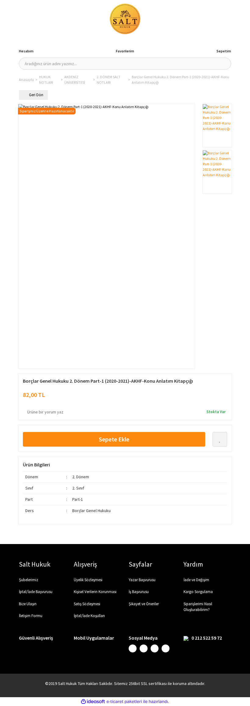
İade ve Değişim (196, 579)
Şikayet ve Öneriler (144, 603)
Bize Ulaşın (28, 603)
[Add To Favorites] (219, 439)
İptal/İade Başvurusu (35, 591)
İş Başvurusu (139, 591)
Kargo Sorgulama (198, 591)
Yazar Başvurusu (142, 579)
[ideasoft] (93, 701)
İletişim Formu (30, 615)
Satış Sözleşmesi (87, 603)
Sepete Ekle (114, 439)
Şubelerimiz (28, 579)
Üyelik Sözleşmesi (88, 579)
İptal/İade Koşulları (89, 615)
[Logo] (125, 19)
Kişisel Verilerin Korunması (95, 591)
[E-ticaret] (124, 701)
